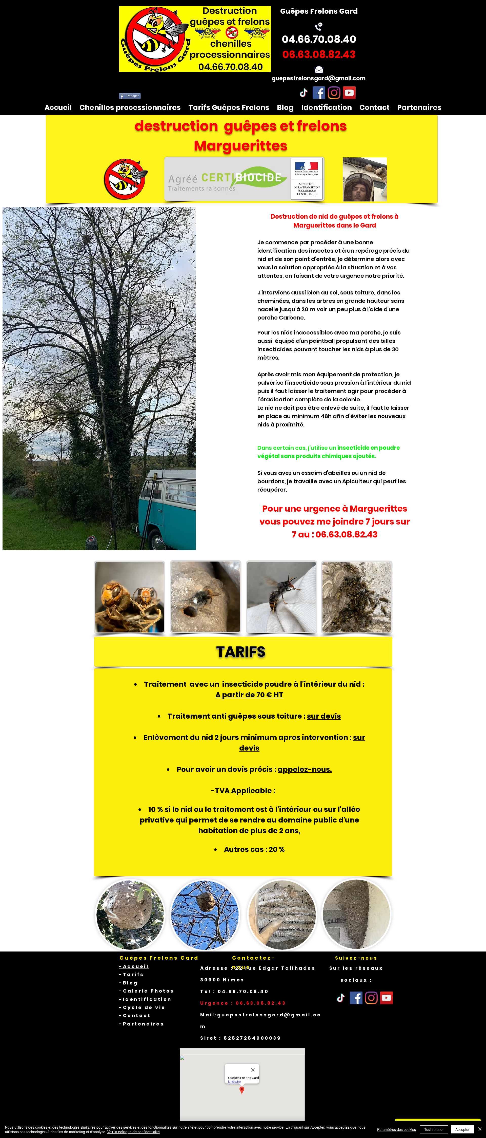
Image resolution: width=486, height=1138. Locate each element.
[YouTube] (349, 92)
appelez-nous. (305, 769)
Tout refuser (434, 1129)
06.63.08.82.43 (347, 534)
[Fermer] (480, 1129)
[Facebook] (319, 92)
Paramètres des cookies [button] (396, 1129)
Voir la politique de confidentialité (133, 1131)
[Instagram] (334, 92)
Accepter (462, 1129)
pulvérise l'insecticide (288, 383)
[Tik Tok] (341, 998)
